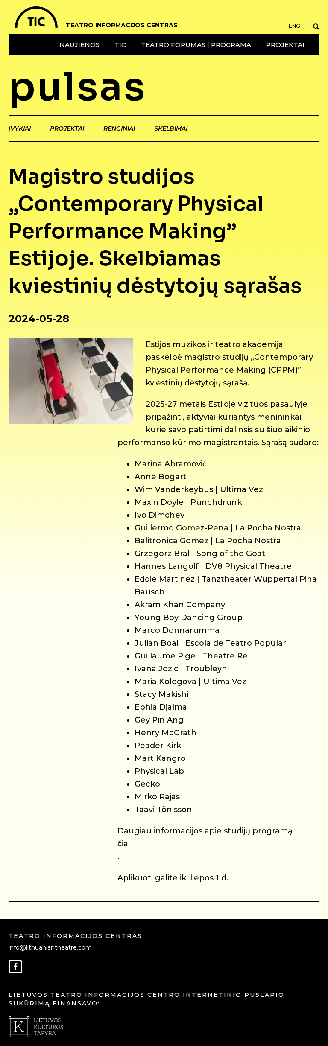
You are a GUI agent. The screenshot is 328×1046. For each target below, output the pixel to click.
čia (122, 843)
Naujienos (79, 45)
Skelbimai (170, 128)
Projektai (285, 45)
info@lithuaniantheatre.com (50, 947)
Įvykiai (20, 128)
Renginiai (119, 128)
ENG (294, 26)
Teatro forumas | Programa (196, 45)
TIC (120, 45)
